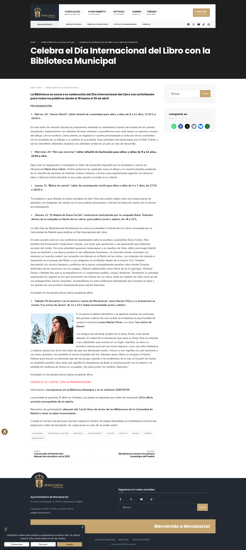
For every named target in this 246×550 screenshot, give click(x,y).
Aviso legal (124, 540)
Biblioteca (53, 42)
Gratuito (123, 433)
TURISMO (152, 12)
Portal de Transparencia (125, 24)
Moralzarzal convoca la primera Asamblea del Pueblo (137, 454)
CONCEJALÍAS (72, 12)
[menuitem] (75, 12)
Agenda (44, 42)
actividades (37, 433)
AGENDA (137, 12)
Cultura (62, 42)
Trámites (146, 24)
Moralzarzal (38, 438)
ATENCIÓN (201, 12)
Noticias (70, 42)
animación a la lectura (58, 433)
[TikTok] (203, 24)
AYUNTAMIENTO (97, 12)
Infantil (135, 433)
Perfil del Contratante (97, 24)
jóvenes (147, 433)
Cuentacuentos (95, 433)
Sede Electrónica (74, 24)
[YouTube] (141, 499)
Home (32, 42)
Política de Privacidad (105, 540)
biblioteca (78, 433)
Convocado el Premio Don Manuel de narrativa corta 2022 (52, 454)
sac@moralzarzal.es (40, 512)
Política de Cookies (141, 540)
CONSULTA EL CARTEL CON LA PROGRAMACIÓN (60, 382)
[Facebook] (121, 499)
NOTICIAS (119, 12)
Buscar (205, 93)
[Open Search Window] (208, 24)
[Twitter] (131, 499)
